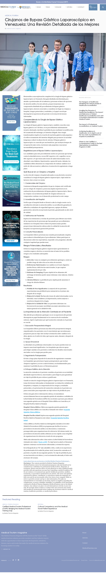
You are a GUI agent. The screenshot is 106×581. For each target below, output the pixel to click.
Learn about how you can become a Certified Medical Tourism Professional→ (47, 461)
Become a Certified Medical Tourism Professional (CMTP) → (53, 2)
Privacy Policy (84, 560)
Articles (85, 538)
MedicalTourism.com (89, 548)
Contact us (6, 549)
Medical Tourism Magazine (14, 28)
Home (84, 532)
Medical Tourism (101, 34)
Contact (85, 543)
